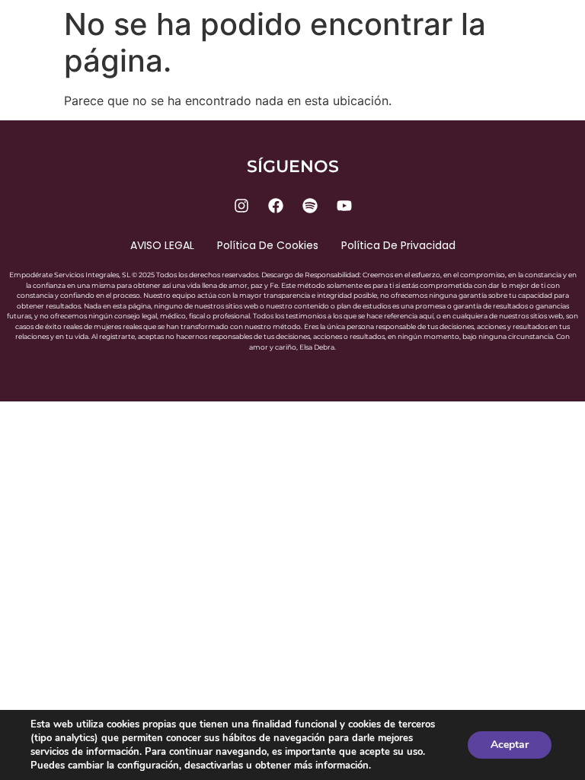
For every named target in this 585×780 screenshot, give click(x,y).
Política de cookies (267, 245)
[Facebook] (276, 205)
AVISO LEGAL (162, 245)
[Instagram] (241, 205)
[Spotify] (310, 205)
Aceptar (510, 744)
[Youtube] (344, 205)
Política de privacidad (398, 245)
